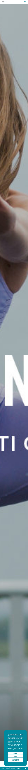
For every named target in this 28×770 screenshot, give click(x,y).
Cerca (2, 768)
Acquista (12, 768)
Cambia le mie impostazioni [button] (15, 760)
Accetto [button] (15, 753)
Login (18, 768)
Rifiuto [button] (15, 756)
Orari (7, 768)
